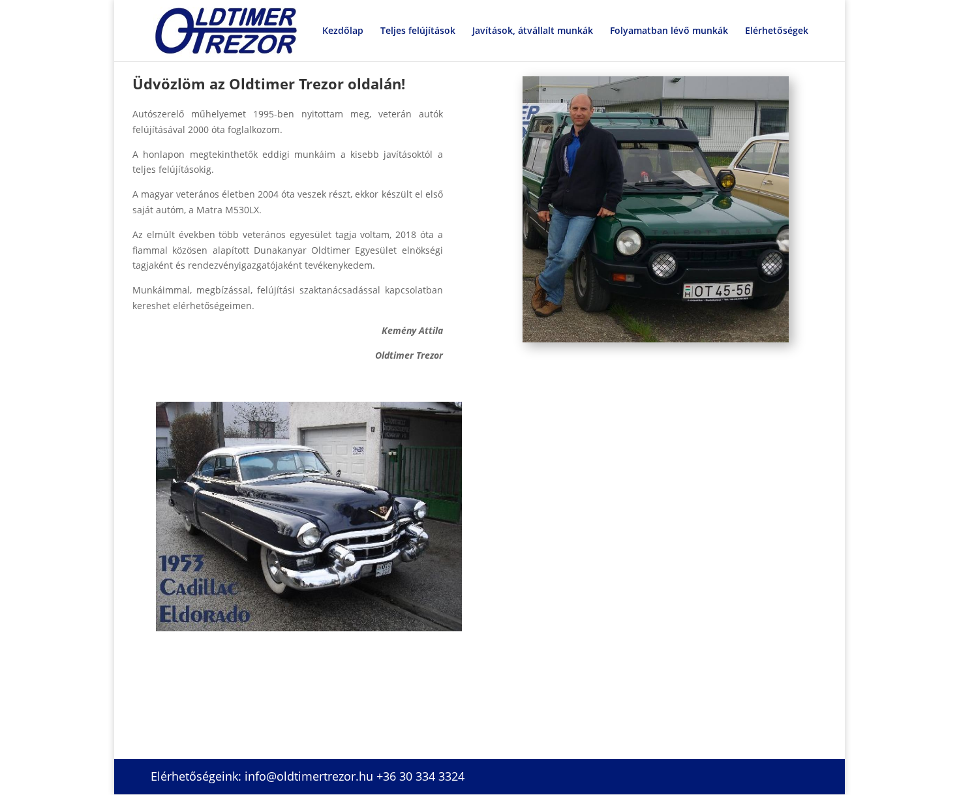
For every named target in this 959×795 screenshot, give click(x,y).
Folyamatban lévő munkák (669, 31)
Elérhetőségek (776, 31)
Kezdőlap (342, 31)
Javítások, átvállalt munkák (532, 31)
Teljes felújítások (417, 31)
